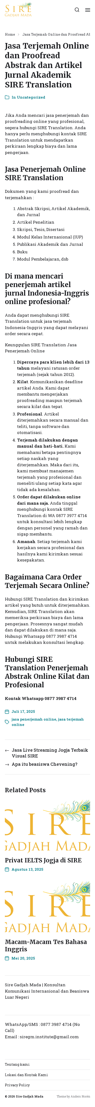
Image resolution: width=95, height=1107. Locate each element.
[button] (77, 9)
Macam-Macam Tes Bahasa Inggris (46, 945)
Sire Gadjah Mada (29, 1096)
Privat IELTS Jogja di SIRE (43, 860)
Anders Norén (80, 1096)
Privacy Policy (17, 1085)
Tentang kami (17, 1064)
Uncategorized (31, 97)
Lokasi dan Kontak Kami (26, 1075)
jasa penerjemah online (34, 719)
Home (10, 34)
